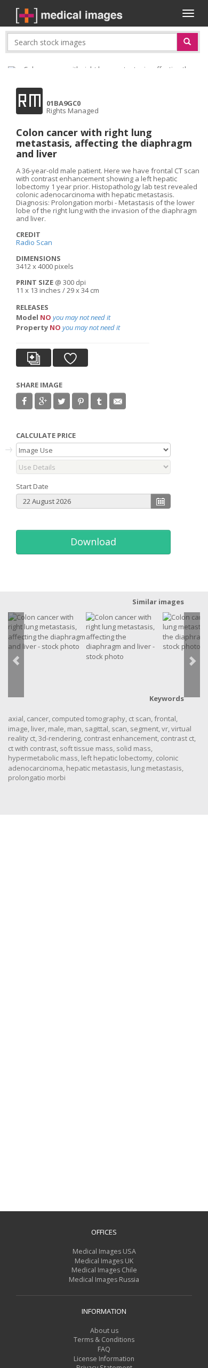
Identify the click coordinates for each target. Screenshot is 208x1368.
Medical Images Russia (104, 1279)
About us (104, 1330)
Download (93, 541)
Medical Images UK (104, 1260)
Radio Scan (34, 242)
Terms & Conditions (104, 1339)
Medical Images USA (104, 1251)
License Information (104, 1358)
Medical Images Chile (104, 1269)
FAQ (104, 1349)
